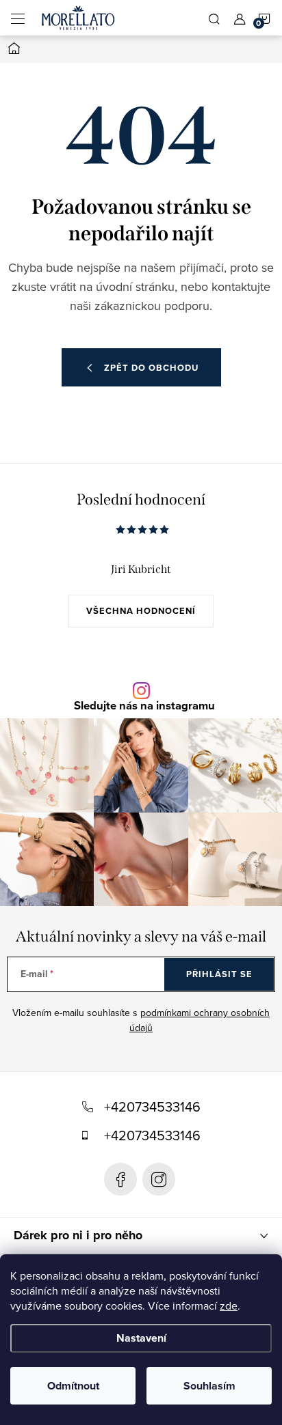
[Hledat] (214, 18)
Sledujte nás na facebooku (120, 1179)
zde (229, 1305)
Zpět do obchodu (151, 367)
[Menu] (18, 18)
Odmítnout (73, 1386)
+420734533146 (152, 1106)
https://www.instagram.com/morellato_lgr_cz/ (158, 1179)
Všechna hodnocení (141, 610)
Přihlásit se (219, 974)
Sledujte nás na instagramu (144, 706)
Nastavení (141, 1338)
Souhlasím (209, 1386)
